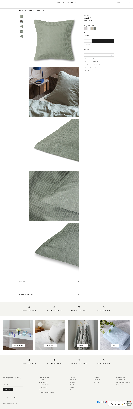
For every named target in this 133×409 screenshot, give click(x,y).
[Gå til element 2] (21, 21)
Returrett (41, 379)
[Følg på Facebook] (4, 397)
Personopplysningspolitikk (47, 392)
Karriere (96, 382)
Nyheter (72, 384)
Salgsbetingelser (44, 389)
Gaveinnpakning (44, 384)
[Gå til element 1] (21, 16)
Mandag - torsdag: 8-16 (123, 382)
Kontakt (96, 377)
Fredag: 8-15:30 (120, 384)
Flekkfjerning (74, 389)
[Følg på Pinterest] (11, 397)
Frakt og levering (44, 377)
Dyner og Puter (61, 5)
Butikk (25, 10)
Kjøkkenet (70, 5)
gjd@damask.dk (120, 377)
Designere (73, 379)
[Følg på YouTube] (15, 397)
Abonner (8, 389)
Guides (72, 387)
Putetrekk (38, 10)
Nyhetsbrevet (43, 387)
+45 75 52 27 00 (120, 379)
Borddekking (42, 5)
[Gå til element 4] (21, 31)
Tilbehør (91, 5)
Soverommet (51, 5)
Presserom (97, 379)
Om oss (72, 377)
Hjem (20, 10)
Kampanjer (84, 5)
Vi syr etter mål (43, 382)
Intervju (72, 382)
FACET (43, 10)
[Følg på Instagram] (7, 397)
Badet (77, 5)
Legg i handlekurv (103, 41)
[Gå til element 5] (21, 36)
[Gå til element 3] (21, 26)
